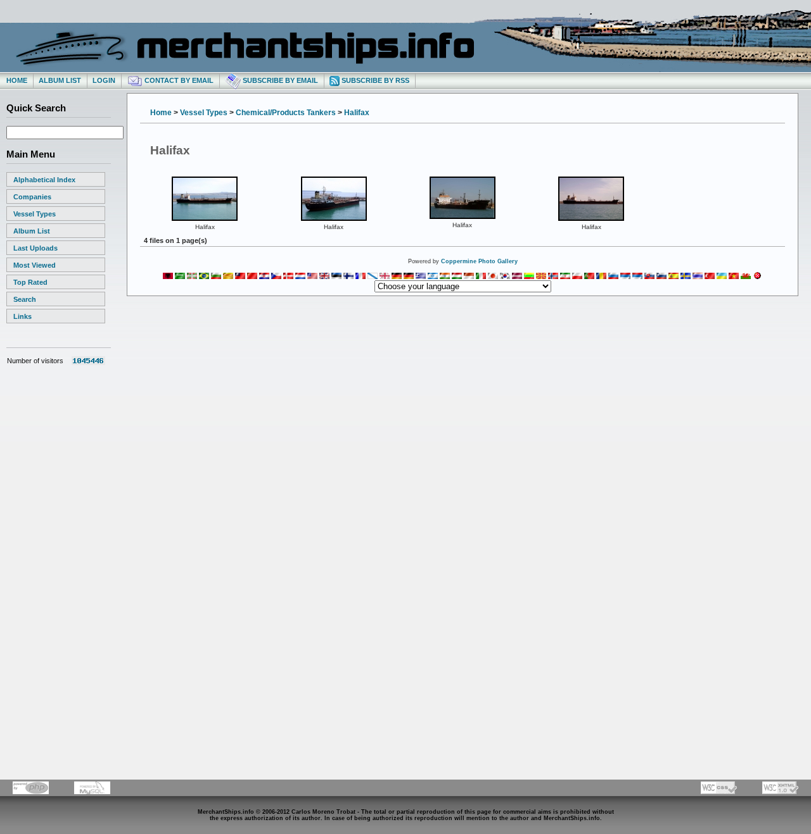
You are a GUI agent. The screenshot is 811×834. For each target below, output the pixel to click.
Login (104, 80)
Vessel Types (34, 214)
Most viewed (34, 265)
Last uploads (35, 248)
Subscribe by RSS (374, 80)
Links (22, 316)
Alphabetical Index (44, 180)
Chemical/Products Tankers (286, 112)
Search (24, 299)
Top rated (30, 282)
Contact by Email (178, 80)
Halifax (356, 112)
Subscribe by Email (279, 80)
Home (16, 80)
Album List (60, 80)
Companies (32, 197)
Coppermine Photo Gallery (479, 261)
